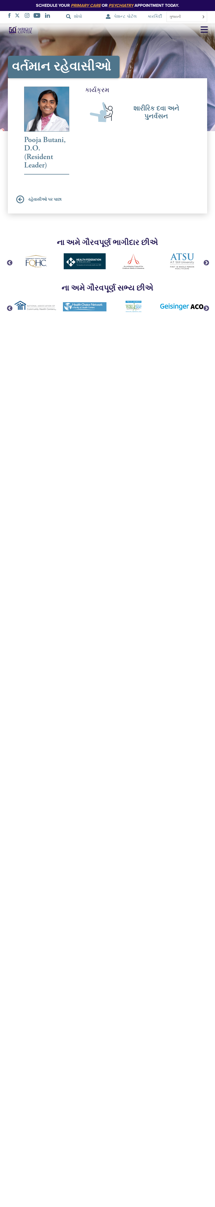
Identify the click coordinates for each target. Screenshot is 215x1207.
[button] (204, 30)
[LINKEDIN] (49, 16)
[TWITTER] (19, 16)
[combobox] (186, 17)
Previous (9, 262)
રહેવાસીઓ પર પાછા (45, 199)
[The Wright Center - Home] (17, 30)
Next (205, 262)
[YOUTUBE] (38, 16)
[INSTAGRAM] (28, 16)
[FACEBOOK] (11, 16)
